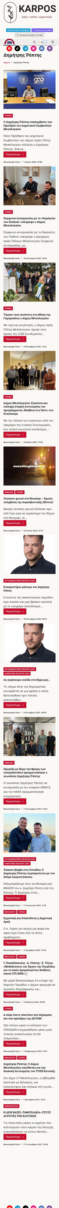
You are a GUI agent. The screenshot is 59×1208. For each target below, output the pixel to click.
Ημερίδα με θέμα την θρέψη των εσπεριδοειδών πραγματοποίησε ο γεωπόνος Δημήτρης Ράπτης (25, 772)
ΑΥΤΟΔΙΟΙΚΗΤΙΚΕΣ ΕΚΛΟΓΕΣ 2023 (20, 581)
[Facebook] (42, 48)
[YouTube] (9, 48)
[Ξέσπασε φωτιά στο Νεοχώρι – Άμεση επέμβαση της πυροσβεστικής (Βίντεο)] (29, 466)
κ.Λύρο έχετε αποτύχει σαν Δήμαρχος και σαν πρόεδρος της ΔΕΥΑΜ (27, 1016)
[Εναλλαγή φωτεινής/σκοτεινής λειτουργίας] (43, 42)
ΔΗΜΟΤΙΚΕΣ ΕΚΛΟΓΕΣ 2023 (17, 673)
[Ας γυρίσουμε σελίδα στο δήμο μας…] (29, 642)
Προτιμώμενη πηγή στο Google (31, 35)
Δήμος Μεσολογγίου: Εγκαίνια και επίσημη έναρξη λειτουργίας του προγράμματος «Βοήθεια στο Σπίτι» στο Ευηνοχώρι (28, 408)
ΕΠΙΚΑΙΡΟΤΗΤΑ (11, 1106)
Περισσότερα (16, 155)
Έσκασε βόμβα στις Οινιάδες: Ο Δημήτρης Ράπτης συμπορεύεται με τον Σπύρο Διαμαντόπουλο (29, 873)
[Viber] (50, 48)
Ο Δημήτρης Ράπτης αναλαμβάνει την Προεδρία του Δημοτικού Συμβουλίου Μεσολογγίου (27, 125)
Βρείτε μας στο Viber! (43, 30)
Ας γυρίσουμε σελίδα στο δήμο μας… (26, 680)
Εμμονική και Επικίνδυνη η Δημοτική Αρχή (27, 919)
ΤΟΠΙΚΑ (8, 116)
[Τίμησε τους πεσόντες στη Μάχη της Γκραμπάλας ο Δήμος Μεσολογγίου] (29, 282)
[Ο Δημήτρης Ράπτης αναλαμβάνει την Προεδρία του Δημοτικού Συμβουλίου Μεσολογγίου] (29, 89)
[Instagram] (33, 48)
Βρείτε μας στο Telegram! (19, 30)
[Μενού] (53, 42)
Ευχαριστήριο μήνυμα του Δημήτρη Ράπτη (26, 588)
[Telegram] (25, 48)
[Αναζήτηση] (34, 42)
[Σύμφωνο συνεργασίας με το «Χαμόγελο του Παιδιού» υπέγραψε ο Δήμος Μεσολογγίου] (29, 185)
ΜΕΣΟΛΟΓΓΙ (10, 912)
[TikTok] (17, 48)
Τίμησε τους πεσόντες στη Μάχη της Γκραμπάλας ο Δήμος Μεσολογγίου (27, 316)
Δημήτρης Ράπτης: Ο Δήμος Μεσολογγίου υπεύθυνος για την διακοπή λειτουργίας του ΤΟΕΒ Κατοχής (29, 1067)
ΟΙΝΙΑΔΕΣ (9, 492)
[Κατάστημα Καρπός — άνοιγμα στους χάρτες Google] (29, 13)
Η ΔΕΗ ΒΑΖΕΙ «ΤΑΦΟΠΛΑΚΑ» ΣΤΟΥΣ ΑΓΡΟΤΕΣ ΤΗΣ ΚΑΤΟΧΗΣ (27, 1114)
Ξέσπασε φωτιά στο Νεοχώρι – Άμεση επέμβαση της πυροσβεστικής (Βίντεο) (28, 500)
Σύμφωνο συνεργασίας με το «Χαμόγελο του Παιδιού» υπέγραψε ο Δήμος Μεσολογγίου (29, 221)
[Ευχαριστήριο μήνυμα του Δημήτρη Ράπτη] (29, 554)
